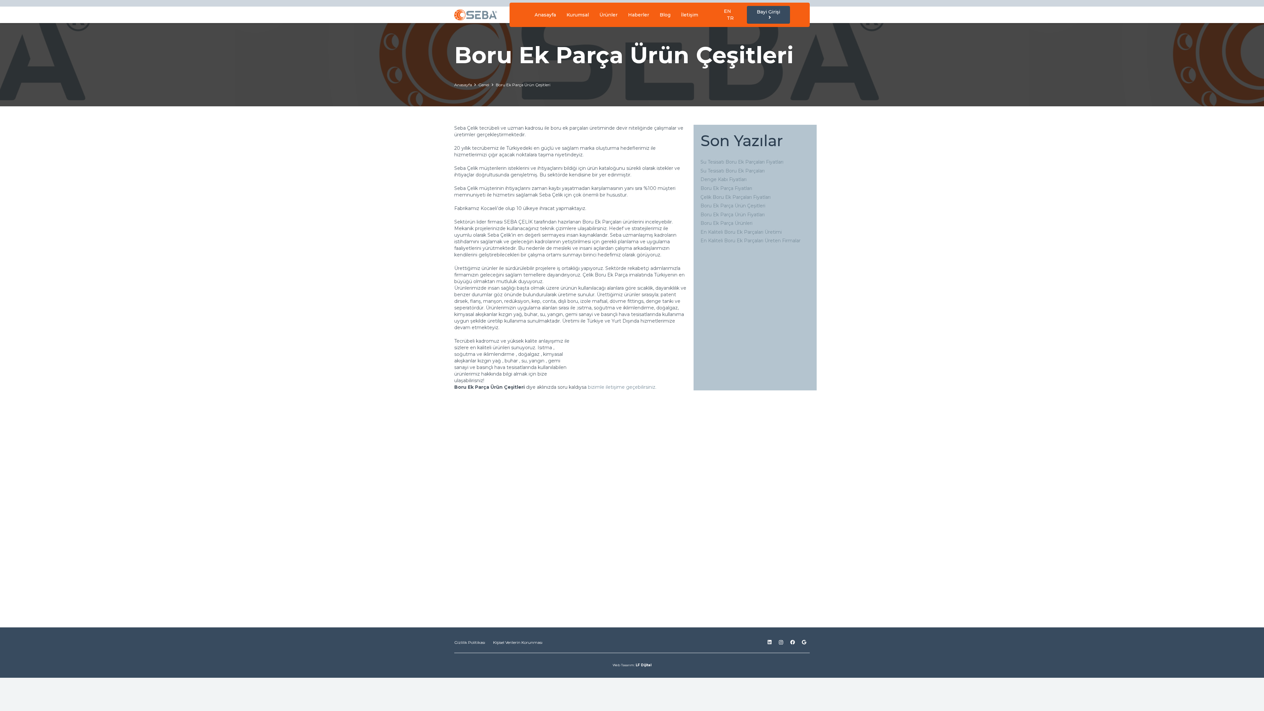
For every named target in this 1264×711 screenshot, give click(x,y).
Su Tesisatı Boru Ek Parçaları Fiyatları (741, 162)
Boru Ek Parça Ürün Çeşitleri (732, 206)
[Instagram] (781, 642)
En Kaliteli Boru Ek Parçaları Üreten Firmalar (750, 241)
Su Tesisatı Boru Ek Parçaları (732, 171)
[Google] (804, 642)
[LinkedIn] (769, 642)
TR (730, 18)
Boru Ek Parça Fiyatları (726, 188)
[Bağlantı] (475, 15)
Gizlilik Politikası (469, 642)
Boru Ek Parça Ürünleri (726, 223)
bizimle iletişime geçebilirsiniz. (623, 387)
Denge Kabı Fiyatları (723, 179)
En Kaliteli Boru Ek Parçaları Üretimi (741, 232)
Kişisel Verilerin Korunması (517, 642)
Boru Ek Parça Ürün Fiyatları (732, 215)
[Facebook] (792, 642)
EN (727, 11)
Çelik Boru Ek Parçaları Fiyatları (735, 197)
